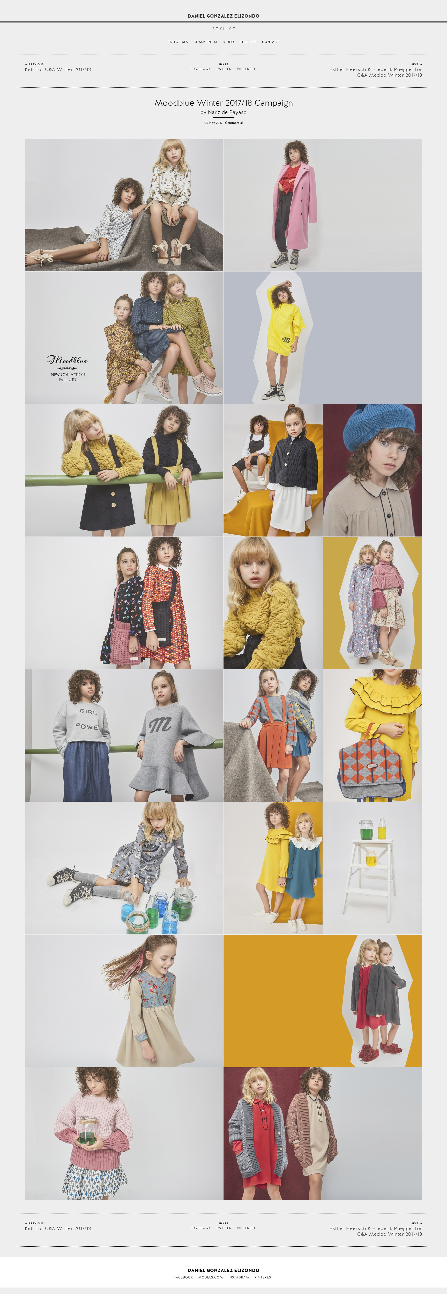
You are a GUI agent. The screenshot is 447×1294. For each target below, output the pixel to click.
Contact (270, 42)
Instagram (238, 1277)
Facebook (201, 69)
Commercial (205, 42)
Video (228, 42)
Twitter (224, 69)
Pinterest (246, 69)
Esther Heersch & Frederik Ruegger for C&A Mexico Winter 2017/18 (376, 72)
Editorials (178, 42)
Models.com (210, 1277)
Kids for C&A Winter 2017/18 (58, 69)
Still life (248, 42)
